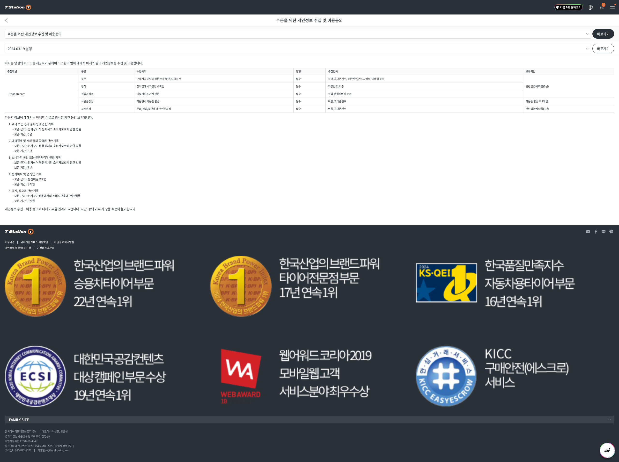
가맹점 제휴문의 (45, 248)
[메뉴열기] (612, 7)
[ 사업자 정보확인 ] (63, 446)
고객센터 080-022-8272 (18, 450)
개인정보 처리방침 (64, 242)
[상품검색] (591, 7)
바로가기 (603, 33)
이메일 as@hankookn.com (53, 450)
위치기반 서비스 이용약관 (34, 242)
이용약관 (10, 242)
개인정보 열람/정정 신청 (18, 248)
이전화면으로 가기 (6, 25)
